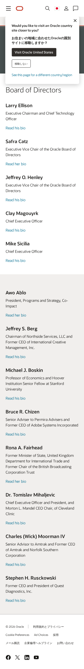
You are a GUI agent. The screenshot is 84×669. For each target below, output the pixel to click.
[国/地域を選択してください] (57, 8)
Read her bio (16, 163)
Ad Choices (41, 635)
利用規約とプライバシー (48, 626)
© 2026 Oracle (15, 626)
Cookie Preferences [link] (17, 635)
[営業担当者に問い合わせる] (75, 8)
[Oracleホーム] (19, 8)
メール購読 (13, 643)
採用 (56, 635)
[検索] (47, 8)
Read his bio (15, 127)
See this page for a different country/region (42, 74)
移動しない (21, 63)
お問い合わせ (65, 643)
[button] (8, 8)
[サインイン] (66, 8)
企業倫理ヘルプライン (38, 643)
